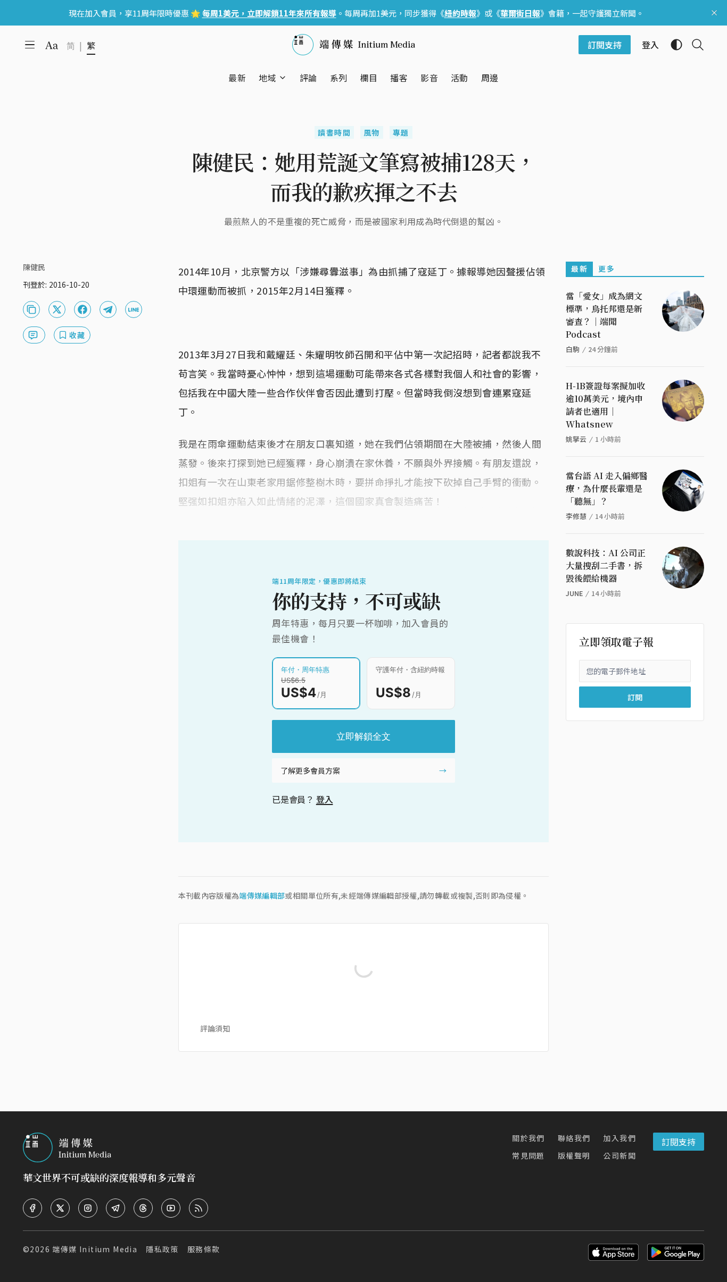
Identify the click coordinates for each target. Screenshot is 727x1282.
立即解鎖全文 (363, 736)
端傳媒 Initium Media (94, 1249)
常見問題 (528, 1155)
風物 (371, 132)
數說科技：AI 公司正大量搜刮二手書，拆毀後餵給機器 (606, 565)
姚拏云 (576, 439)
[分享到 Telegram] (108, 309)
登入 (324, 799)
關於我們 (528, 1138)
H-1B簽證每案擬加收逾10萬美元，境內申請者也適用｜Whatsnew (605, 405)
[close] (714, 12)
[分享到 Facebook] (82, 309)
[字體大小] (51, 45)
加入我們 (619, 1138)
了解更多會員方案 (310, 770)
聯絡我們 (574, 1138)
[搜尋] (693, 44)
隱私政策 (162, 1249)
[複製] (31, 309)
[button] (267, 77)
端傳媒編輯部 (262, 895)
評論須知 (215, 1028)
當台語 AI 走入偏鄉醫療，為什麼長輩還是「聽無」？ (607, 488)
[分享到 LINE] (133, 309)
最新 (579, 268)
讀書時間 (334, 132)
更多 (606, 268)
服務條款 (203, 1249)
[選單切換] (282, 77)
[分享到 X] (56, 309)
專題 (401, 132)
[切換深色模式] (672, 44)
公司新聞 (619, 1155)
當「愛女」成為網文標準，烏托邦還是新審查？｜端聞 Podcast (604, 315)
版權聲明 (574, 1155)
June (574, 593)
